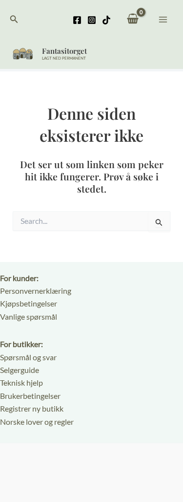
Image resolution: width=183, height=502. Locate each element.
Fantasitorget (64, 51)
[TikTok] (106, 20)
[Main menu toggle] (163, 19)
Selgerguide (19, 369)
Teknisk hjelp (21, 382)
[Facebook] (77, 20)
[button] (14, 19)
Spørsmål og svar (28, 357)
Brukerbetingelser (30, 395)
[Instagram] (91, 20)
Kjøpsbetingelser (28, 303)
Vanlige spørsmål (28, 316)
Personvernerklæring (35, 290)
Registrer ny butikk (31, 408)
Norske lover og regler (37, 421)
